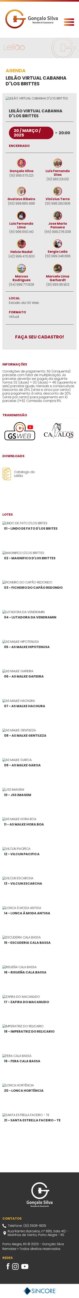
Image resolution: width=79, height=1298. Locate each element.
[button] (69, 22)
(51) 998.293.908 (57, 203)
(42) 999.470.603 (21, 256)
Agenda (16, 71)
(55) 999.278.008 (57, 232)
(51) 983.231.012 (57, 179)
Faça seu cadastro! (39, 337)
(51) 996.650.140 (21, 232)
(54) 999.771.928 (21, 284)
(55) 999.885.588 (21, 203)
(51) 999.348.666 (57, 256)
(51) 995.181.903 (57, 284)
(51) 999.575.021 (21, 175)
